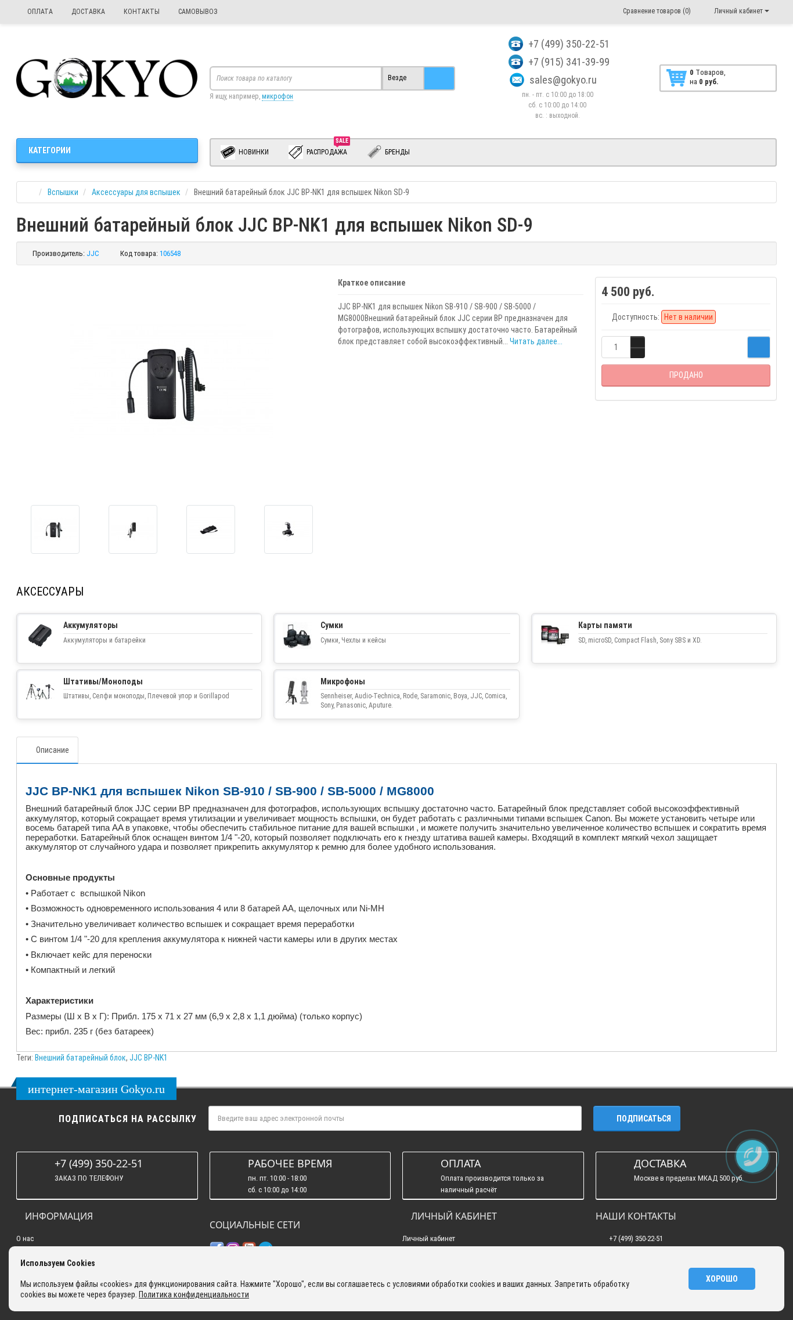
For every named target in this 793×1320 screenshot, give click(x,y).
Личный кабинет (428, 1238)
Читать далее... (536, 341)
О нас (25, 1238)
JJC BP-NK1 (148, 1057)
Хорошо (722, 1278)
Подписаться (644, 1118)
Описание (52, 750)
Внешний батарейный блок (80, 1057)
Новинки (253, 152)
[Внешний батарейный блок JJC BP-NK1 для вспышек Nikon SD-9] (55, 529)
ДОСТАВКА (87, 12)
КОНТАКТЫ (141, 12)
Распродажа (327, 149)
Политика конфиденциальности (194, 1294)
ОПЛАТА (39, 12)
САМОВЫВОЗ (197, 12)
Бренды (396, 152)
